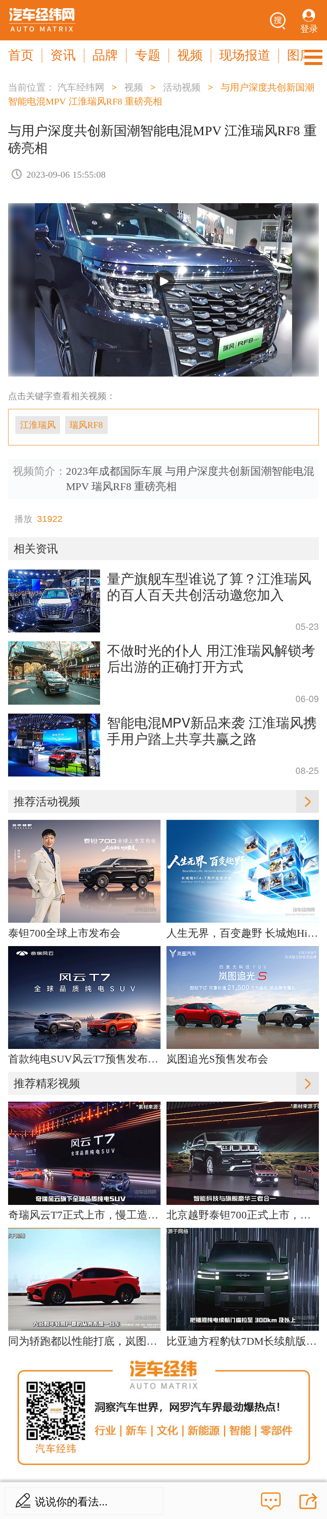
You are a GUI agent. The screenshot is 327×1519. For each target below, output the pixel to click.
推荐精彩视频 (47, 1083)
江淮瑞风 (38, 425)
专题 (148, 55)
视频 (190, 55)
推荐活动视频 (47, 801)
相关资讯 (36, 548)
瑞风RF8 (86, 425)
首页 (21, 55)
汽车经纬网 (80, 87)
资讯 (63, 55)
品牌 (105, 55)
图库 (300, 55)
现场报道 (244, 55)
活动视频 (182, 87)
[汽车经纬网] (42, 20)
